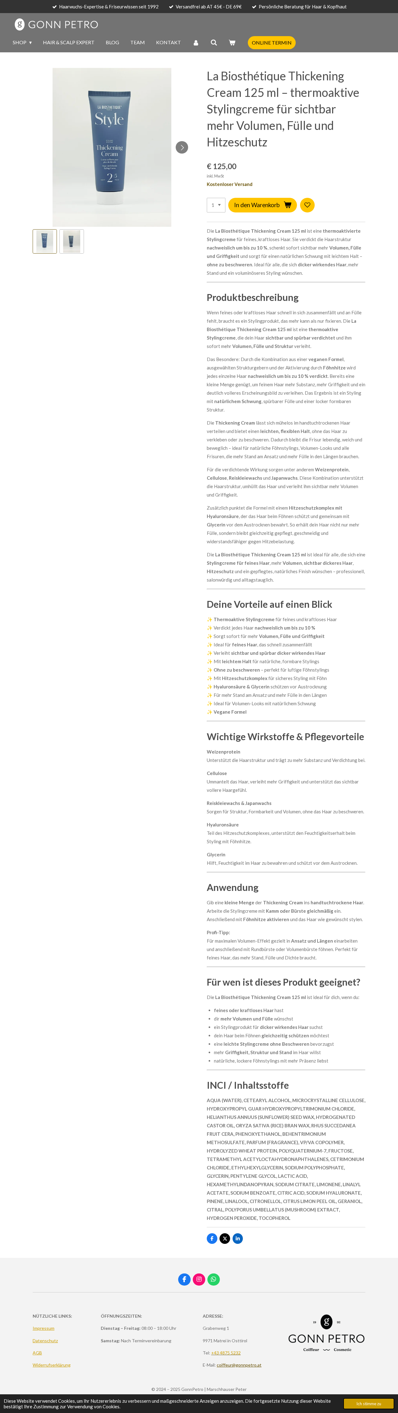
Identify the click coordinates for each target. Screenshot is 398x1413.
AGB (37, 1352)
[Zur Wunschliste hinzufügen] (307, 205)
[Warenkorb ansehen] (231, 42)
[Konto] (195, 42)
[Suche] (213, 42)
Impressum (43, 1328)
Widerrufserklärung (52, 1365)
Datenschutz (45, 1340)
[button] (45, 241)
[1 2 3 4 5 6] (216, 205)
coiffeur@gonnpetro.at (239, 1365)
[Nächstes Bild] (182, 147)
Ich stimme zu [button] (368, 1403)
